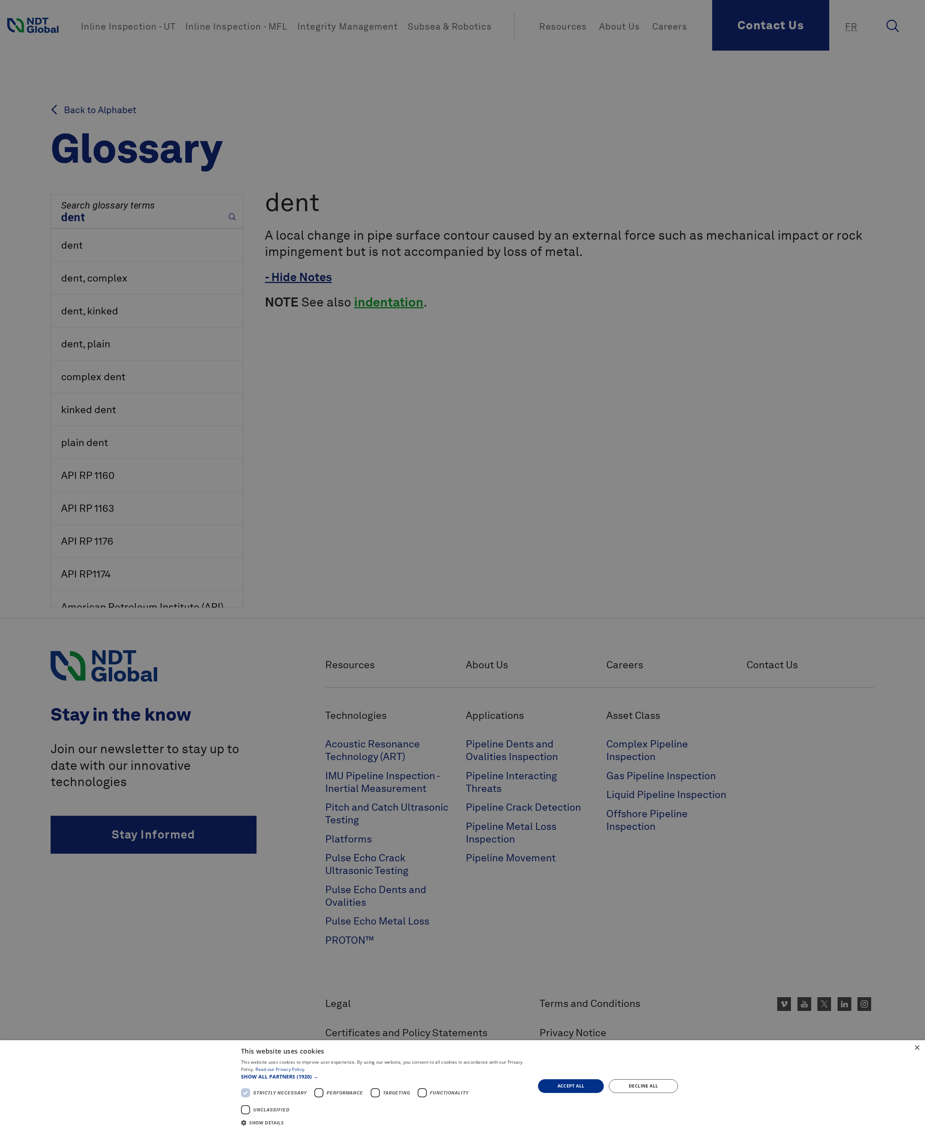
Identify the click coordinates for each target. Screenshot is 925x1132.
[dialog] (462, 1086)
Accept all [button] (571, 1086)
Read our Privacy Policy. (280, 1069)
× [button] (917, 1048)
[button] (384, 1076)
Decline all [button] (643, 1086)
